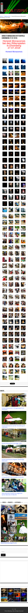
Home (1, 16)
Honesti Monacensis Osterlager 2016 (12, 443)
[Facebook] (13, 609)
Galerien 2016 (7, 16)
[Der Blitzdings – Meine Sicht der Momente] (14, 7)
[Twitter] (15, 609)
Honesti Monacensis (14, 52)
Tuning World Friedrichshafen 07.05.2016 (13, 477)
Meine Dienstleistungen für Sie (9, 543)
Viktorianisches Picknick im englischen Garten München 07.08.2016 (12, 494)
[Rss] (12, 609)
